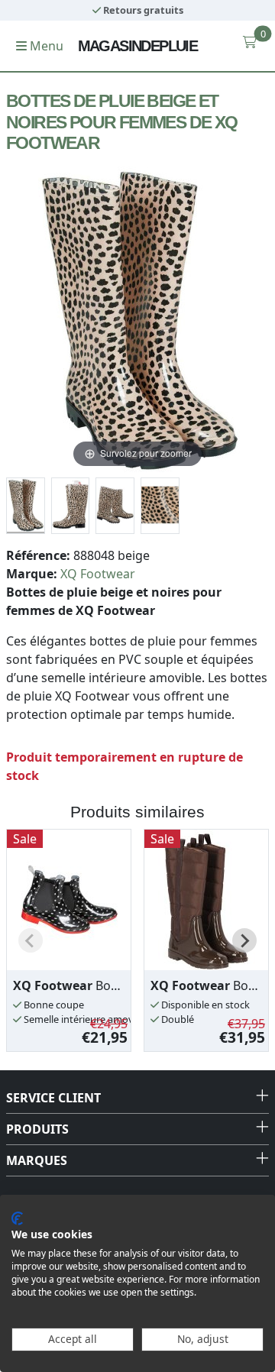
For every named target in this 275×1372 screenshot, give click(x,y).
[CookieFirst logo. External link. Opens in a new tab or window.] (17, 1218)
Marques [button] (36, 1160)
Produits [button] (37, 1129)
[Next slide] (244, 940)
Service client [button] (53, 1097)
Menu (45, 45)
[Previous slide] (30, 940)
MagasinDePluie (138, 45)
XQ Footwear (97, 573)
